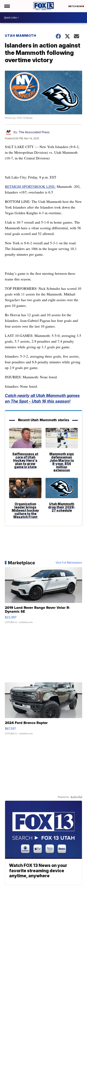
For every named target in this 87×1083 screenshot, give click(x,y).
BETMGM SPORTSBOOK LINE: (30, 186)
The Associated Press (34, 132)
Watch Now (75, 6)
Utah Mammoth (20, 36)
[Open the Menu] (7, 6)
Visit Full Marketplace (69, 562)
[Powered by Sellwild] (76, 797)
